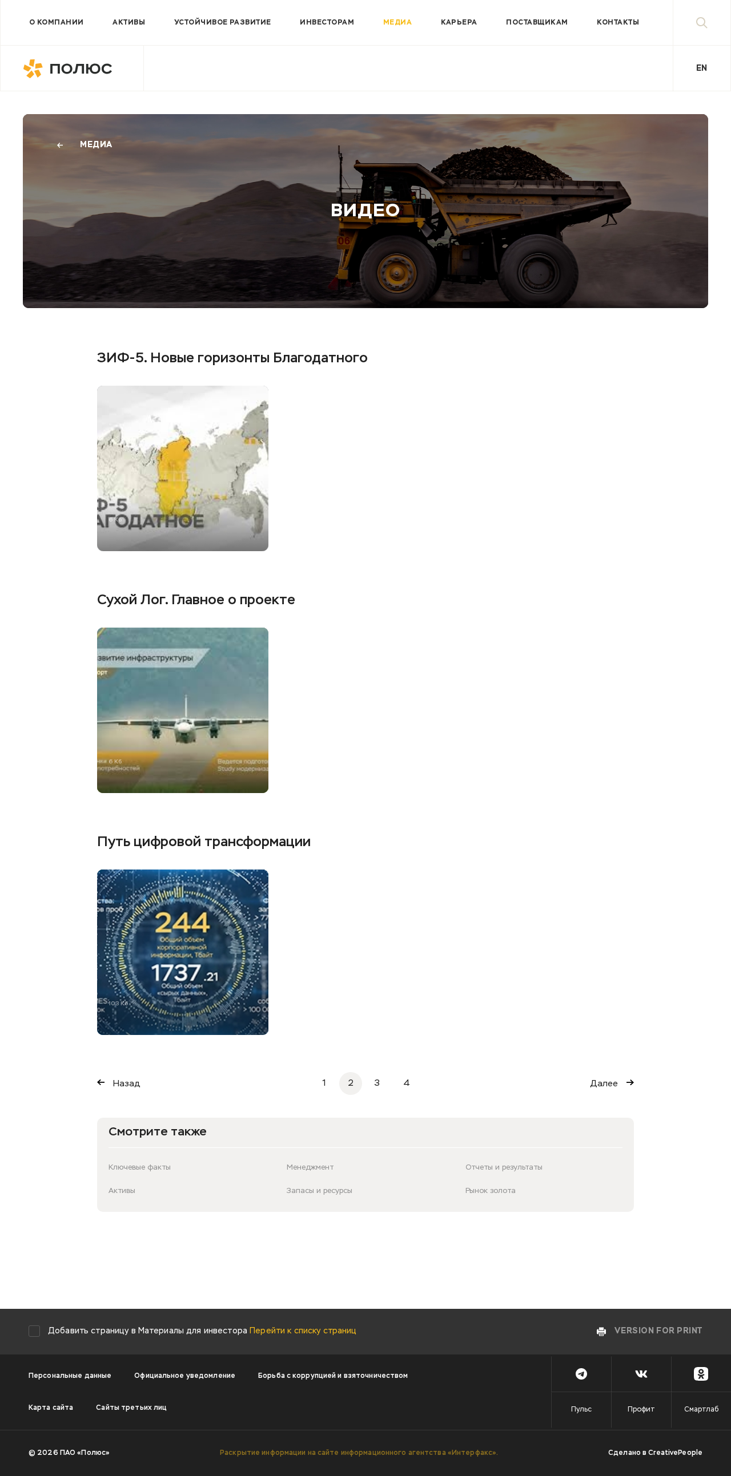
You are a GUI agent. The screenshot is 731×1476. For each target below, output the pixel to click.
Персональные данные (70, 1376)
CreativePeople (675, 1453)
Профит (641, 1409)
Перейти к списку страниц (303, 1331)
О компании (56, 22)
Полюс (72, 68)
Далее (604, 1083)
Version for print (658, 1331)
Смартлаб (701, 1409)
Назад (126, 1083)
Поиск (701, 22)
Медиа (397, 22)
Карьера (459, 22)
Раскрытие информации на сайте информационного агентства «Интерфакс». (359, 1453)
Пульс (581, 1409)
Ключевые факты (140, 1167)
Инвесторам (327, 22)
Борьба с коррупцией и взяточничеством (333, 1376)
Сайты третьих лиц (131, 1408)
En (701, 68)
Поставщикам (537, 22)
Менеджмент (310, 1167)
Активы (129, 22)
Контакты (618, 22)
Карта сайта (51, 1408)
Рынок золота (490, 1191)
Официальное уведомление (184, 1376)
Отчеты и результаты (504, 1167)
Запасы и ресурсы (319, 1191)
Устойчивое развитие (222, 22)
